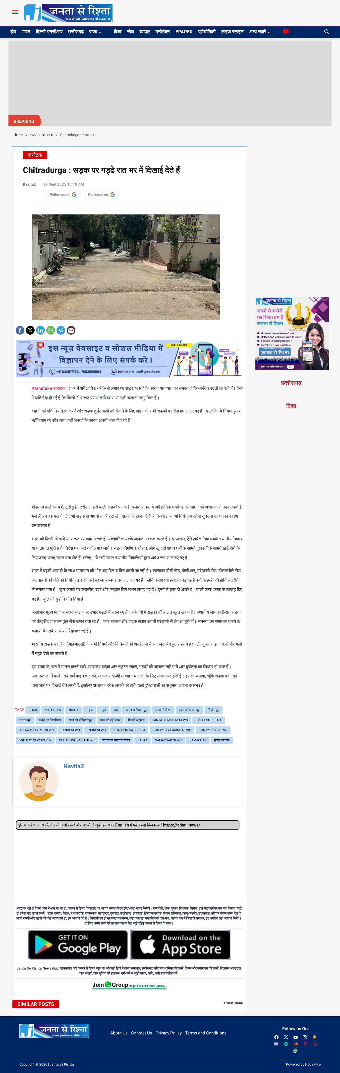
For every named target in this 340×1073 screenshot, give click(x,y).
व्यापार (145, 32)
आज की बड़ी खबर (110, 720)
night (73, 710)
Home (18, 135)
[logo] (68, 12)
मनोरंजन (163, 32)
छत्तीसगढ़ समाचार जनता (116, 740)
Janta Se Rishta (209, 720)
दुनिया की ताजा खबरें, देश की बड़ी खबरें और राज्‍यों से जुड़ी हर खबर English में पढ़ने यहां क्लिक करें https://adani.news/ (109, 824)
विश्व (117, 32)
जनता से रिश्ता (163, 710)
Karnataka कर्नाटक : (49, 388)
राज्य (93, 32)
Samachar (197, 740)
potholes (53, 710)
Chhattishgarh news (77, 740)
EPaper (184, 32)
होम (13, 32)
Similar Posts (35, 1004)
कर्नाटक (48, 135)
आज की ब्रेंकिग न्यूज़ (80, 720)
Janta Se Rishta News (170, 720)
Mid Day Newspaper (35, 740)
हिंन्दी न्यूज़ (213, 710)
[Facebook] (20, 328)
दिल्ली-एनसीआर (49, 32)
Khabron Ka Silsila (129, 730)
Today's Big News (213, 730)
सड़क (89, 710)
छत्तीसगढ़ (76, 32)
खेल (130, 32)
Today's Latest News (36, 730)
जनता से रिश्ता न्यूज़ (136, 710)
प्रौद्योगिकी (207, 32)
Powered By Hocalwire (303, 1064)
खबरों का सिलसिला (50, 720)
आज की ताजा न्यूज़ (189, 710)
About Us (119, 1032)
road (33, 710)
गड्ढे (103, 710)
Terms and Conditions (206, 1032)
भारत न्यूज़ (25, 720)
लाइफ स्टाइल (232, 32)
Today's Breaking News (172, 730)
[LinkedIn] (40, 328)
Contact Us (141, 1032)
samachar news (168, 740)
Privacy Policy (169, 1032)
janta (142, 740)
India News (97, 730)
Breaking (24, 121)
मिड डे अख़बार (136, 720)
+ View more (233, 1003)
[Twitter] (30, 328)
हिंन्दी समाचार (221, 740)
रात (116, 710)
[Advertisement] (170, 78)
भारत (26, 32)
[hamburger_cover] (15, 12)
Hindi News (70, 730)
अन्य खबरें (257, 32)
